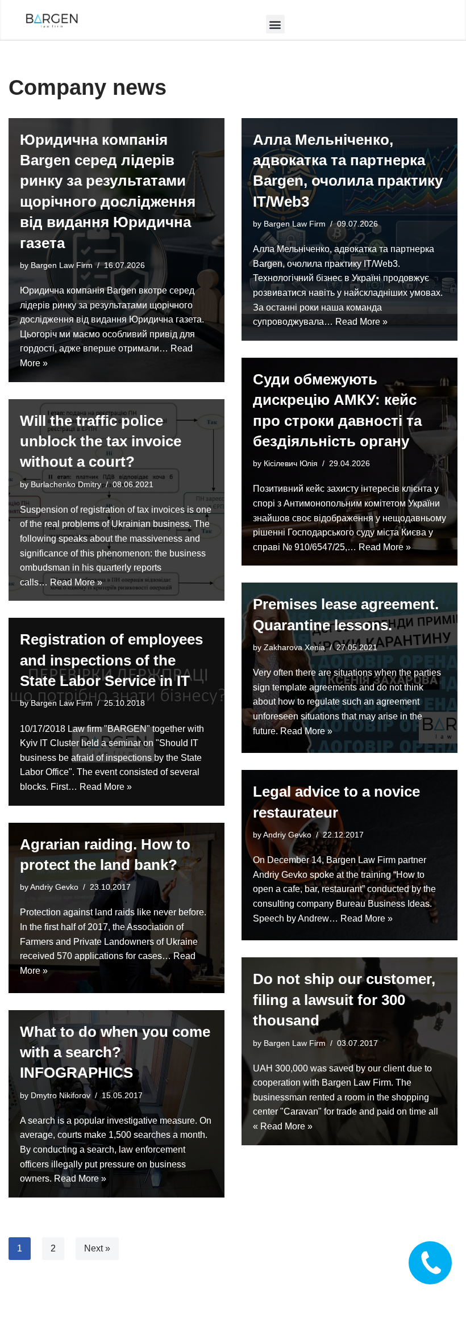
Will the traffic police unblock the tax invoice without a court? (100, 441)
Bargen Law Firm (62, 265)
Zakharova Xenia (294, 647)
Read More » (361, 321)
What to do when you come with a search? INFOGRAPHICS (115, 1052)
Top (439, 1296)
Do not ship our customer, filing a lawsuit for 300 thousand (344, 999)
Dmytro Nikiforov (60, 1095)
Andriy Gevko (287, 834)
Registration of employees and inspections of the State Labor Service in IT (111, 660)
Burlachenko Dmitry (66, 484)
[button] (275, 24)
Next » (97, 1248)
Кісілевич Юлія (291, 463)
